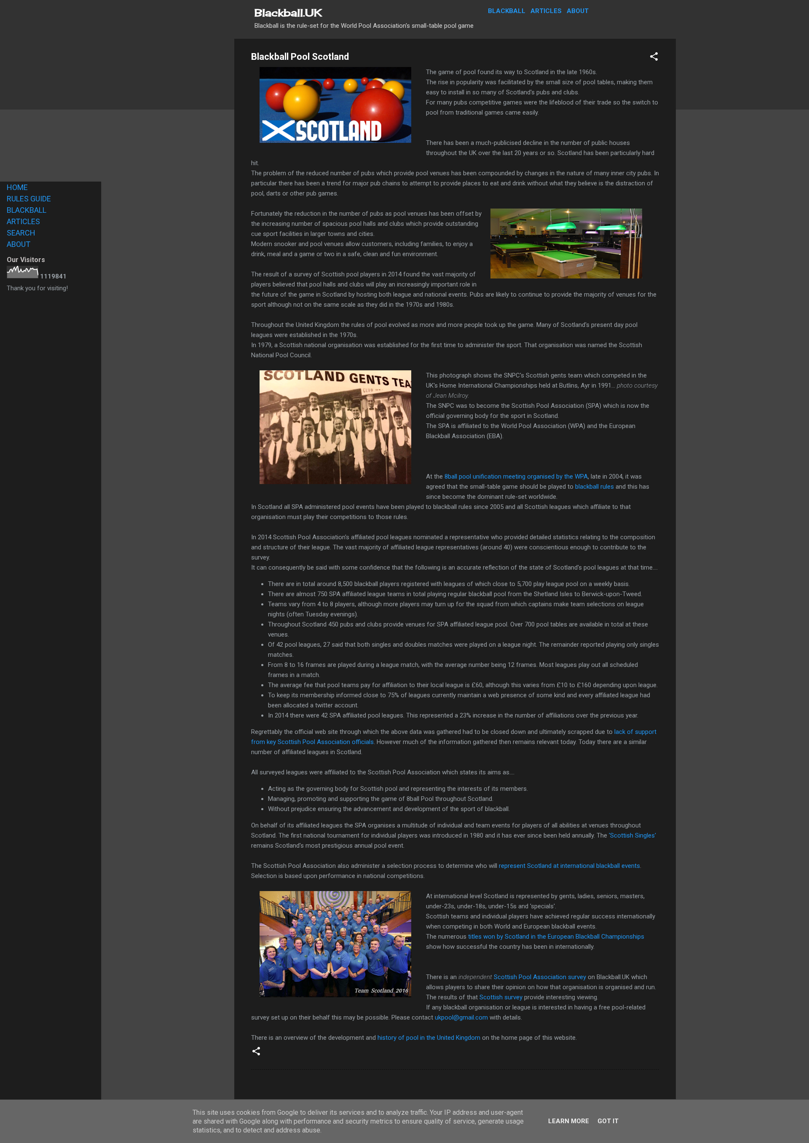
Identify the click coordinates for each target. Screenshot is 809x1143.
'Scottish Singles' (632, 835)
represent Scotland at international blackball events (569, 866)
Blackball (506, 11)
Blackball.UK (288, 12)
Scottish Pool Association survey (540, 977)
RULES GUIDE (29, 198)
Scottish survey (501, 997)
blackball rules (594, 486)
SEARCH (21, 232)
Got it (608, 1121)
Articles (546, 11)
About (578, 11)
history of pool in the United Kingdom (429, 1037)
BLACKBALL (26, 210)
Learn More (568, 1121)
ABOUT (18, 244)
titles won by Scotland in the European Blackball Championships (556, 936)
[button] (654, 57)
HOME (17, 187)
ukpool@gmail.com (461, 1017)
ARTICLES (23, 221)
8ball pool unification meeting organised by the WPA (516, 476)
